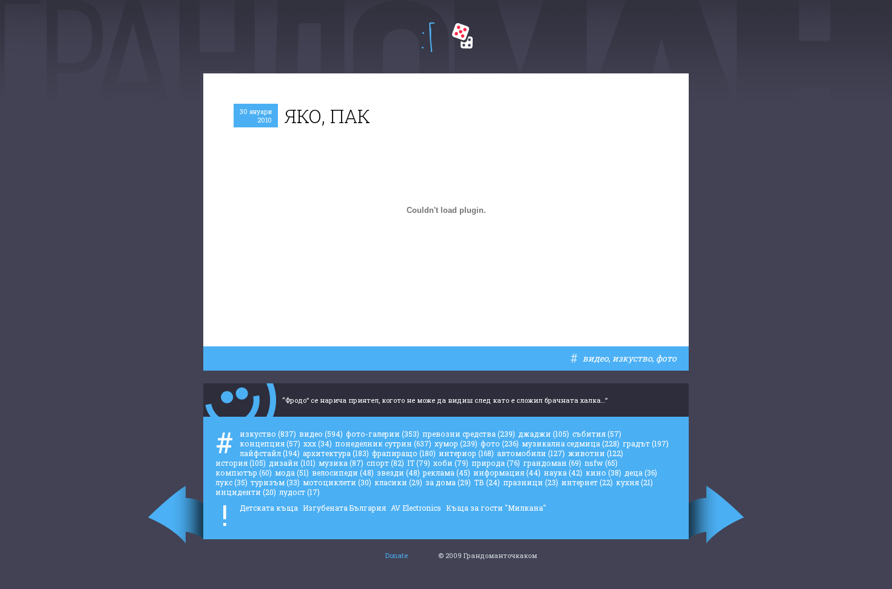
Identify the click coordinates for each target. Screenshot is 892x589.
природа (495, 463)
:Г (428, 37)
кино (603, 472)
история (240, 463)
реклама (446, 472)
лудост (299, 492)
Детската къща (269, 508)
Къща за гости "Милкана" (496, 508)
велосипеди (343, 472)
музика (341, 463)
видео (596, 358)
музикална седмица (571, 443)
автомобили (531, 453)
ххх (317, 443)
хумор (456, 443)
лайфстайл (270, 453)
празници (530, 482)
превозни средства (468, 434)
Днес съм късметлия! (462, 36)
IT (418, 463)
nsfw (601, 463)
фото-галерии (382, 434)
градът (646, 443)
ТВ (487, 482)
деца (640, 472)
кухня (634, 482)
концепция (270, 443)
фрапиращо (404, 453)
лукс (231, 482)
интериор (466, 453)
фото (666, 358)
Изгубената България (344, 508)
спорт (385, 463)
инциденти (245, 492)
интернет (587, 482)
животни (595, 453)
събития (596, 434)
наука (563, 472)
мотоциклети (337, 482)
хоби (450, 463)
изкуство (632, 358)
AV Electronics (416, 508)
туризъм (275, 482)
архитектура (336, 453)
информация (507, 472)
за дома (448, 482)
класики (398, 482)
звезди (398, 472)
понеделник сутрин (383, 443)
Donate (396, 555)
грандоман (552, 463)
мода (292, 472)
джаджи (543, 434)
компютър (243, 472)
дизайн (292, 463)
